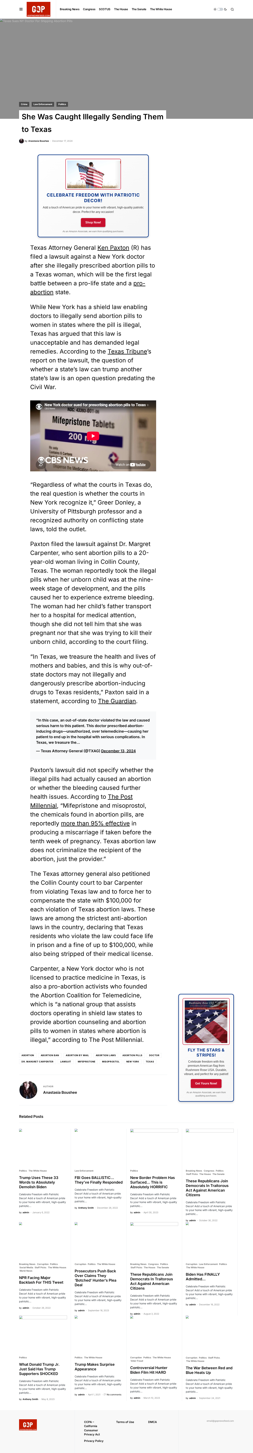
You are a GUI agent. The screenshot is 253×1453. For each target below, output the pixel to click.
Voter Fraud (137, 1360)
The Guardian (117, 701)
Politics (62, 104)
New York (132, 1061)
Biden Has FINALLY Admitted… (203, 1276)
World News (25, 1270)
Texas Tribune (127, 351)
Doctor (154, 1055)
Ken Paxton (113, 247)
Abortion (27, 1055)
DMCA (152, 1422)
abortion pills (132, 1055)
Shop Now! (93, 222)
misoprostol (111, 1061)
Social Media (26, 1267)
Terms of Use (125, 1422)
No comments (114, 1394)
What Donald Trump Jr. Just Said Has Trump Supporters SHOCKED (39, 1369)
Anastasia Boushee (60, 1092)
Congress (209, 1170)
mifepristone (86, 1061)
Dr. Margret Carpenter (37, 1061)
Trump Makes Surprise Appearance (95, 1366)
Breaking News (194, 1170)
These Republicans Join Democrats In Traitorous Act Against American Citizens (207, 1188)
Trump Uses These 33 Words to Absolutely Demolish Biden (38, 1182)
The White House (38, 1170)
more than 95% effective (95, 823)
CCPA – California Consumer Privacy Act (92, 1428)
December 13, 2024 (118, 751)
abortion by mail (77, 1055)
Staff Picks (192, 1174)
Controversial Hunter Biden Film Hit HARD (148, 1370)
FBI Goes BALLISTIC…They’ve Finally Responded (99, 1180)
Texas (150, 1061)
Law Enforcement (43, 104)
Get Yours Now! (206, 1083)
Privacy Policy (94, 1441)
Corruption (43, 1264)
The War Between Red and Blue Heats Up (209, 1370)
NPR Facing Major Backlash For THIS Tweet (41, 1280)
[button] (21, 9)
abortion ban (50, 1055)
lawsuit (65, 1061)
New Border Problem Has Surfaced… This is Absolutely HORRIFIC (152, 1182)
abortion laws (106, 1055)
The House (205, 1174)
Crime (24, 104)
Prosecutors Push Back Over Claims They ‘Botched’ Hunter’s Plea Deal (95, 1278)
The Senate (218, 1174)
